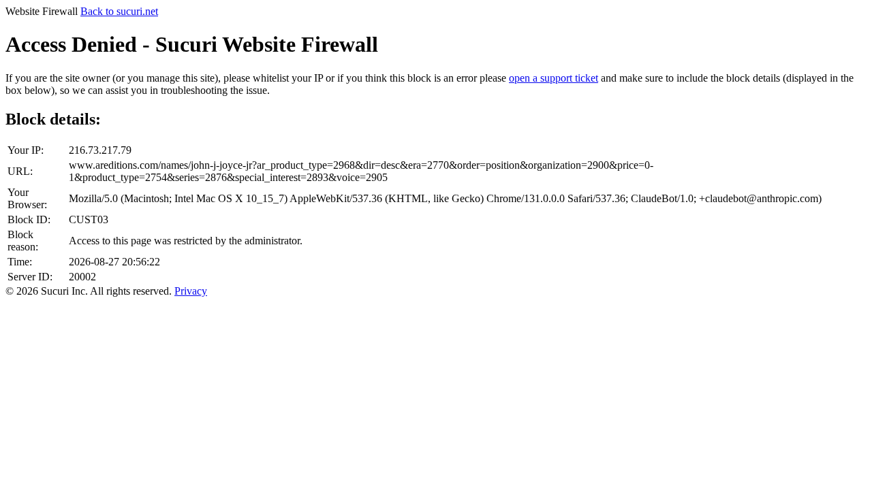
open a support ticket (553, 78)
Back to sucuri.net (119, 11)
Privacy (190, 291)
